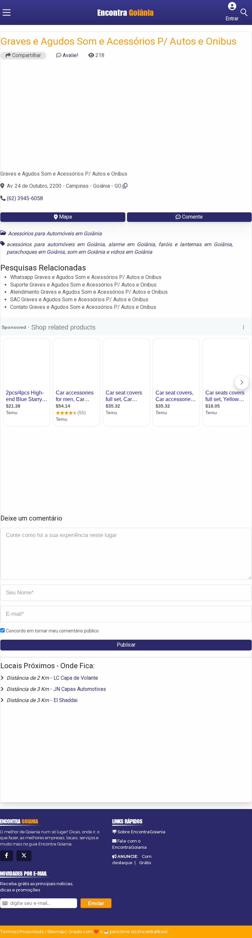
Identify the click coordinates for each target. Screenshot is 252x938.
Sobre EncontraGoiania (141, 831)
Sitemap (56, 931)
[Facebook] (6, 855)
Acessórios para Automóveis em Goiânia (55, 233)
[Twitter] (24, 855)
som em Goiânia (86, 252)
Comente (192, 217)
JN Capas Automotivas (79, 689)
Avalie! (70, 55)
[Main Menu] (6, 12)
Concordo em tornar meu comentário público (52, 630)
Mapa (65, 217)
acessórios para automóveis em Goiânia (56, 244)
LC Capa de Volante (75, 678)
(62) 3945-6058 (25, 198)
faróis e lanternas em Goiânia (195, 244)
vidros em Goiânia (131, 252)
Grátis (145, 862)
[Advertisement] (126, 118)
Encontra (125, 12)
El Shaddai (65, 700)
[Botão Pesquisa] (245, 12)
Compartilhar (26, 55)
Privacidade (31, 931)
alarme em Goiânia (131, 244)
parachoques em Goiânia (36, 252)
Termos (8, 931)
